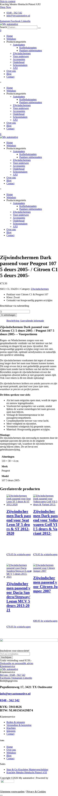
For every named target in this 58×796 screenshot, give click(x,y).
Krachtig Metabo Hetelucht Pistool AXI (26, 772)
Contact (10, 76)
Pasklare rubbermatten (30, 50)
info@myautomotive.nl (15, 693)
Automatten (19, 44)
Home (9, 36)
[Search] (39, 28)
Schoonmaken (20, 65)
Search (3, 27)
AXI (15, 68)
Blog (8, 73)
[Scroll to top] (1, 795)
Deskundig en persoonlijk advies (16, 663)
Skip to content (7, 1)
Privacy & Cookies (36, 791)
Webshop (11, 38)
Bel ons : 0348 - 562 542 (12, 675)
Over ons (11, 71)
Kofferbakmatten (28, 47)
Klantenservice (7, 666)
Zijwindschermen (22, 53)
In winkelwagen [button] (22, 554)
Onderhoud (18, 62)
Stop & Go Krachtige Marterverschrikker (27, 769)
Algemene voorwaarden (12, 791)
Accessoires (19, 59)
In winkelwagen (8, 315)
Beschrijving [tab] (12, 320)
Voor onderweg (21, 56)
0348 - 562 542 (9, 700)
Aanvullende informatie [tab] (32, 320)
